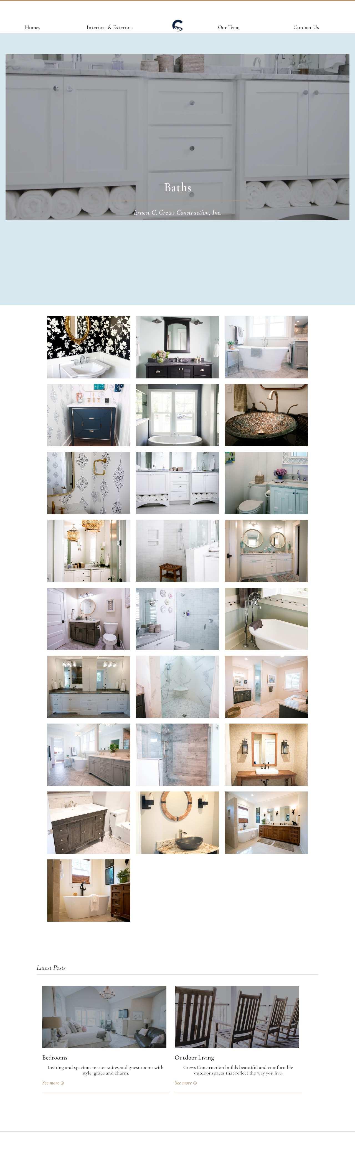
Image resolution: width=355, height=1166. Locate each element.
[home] (177, 28)
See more (50, 1083)
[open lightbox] (88, 347)
